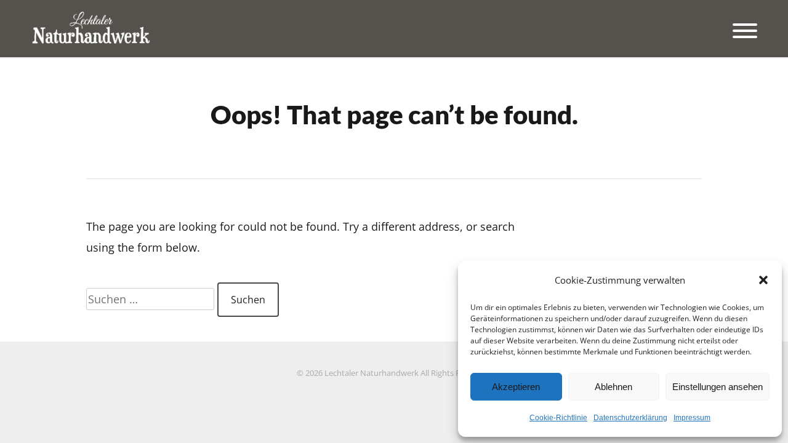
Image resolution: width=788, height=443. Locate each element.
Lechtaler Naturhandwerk (371, 373)
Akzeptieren (516, 386)
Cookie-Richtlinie (558, 417)
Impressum (691, 417)
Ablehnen (613, 386)
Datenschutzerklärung (630, 417)
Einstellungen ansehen (717, 386)
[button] (763, 280)
